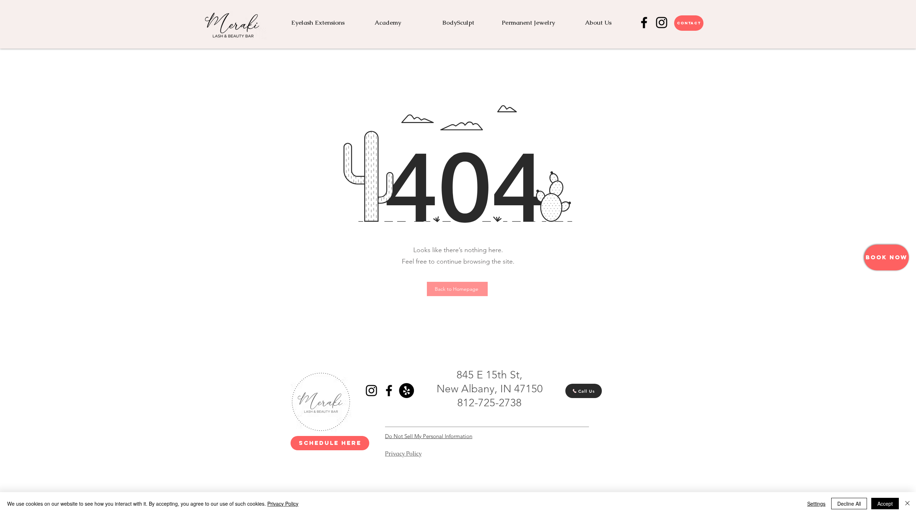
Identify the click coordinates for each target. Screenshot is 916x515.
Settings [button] (816, 503)
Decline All (849, 503)
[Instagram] (661, 22)
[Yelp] (406, 390)
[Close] (907, 503)
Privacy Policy (282, 503)
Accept (885, 503)
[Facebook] (644, 22)
